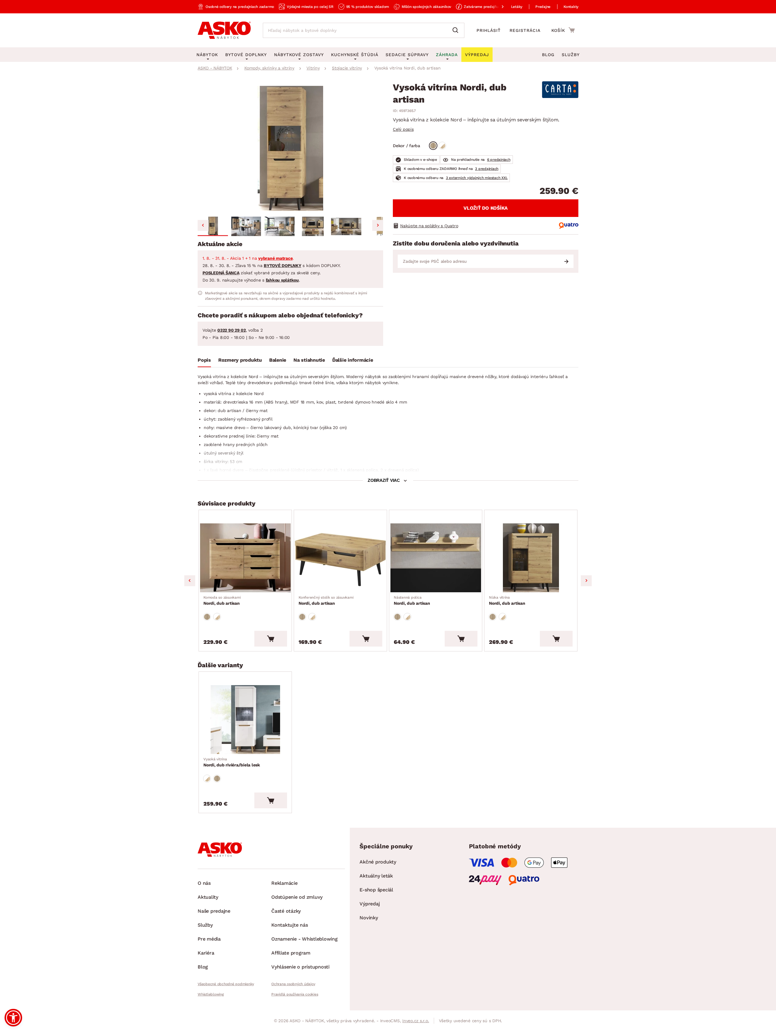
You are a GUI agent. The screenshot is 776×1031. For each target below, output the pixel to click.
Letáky (517, 7)
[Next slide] (377, 225)
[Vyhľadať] (456, 30)
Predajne (542, 7)
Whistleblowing (211, 994)
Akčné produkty (378, 862)
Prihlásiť (489, 30)
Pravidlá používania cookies (294, 994)
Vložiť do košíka (485, 208)
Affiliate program (290, 953)
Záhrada (447, 54)
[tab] (204, 361)
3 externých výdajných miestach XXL (477, 178)
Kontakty (571, 7)
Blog (548, 54)
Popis (204, 360)
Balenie (277, 360)
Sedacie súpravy (407, 54)
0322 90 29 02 (231, 330)
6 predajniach (498, 159)
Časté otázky (286, 911)
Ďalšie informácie (352, 360)
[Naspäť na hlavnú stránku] (224, 30)
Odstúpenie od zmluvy (297, 897)
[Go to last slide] (203, 225)
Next (586, 580)
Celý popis (403, 129)
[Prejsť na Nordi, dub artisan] (245, 557)
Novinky (369, 918)
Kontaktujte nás (289, 925)
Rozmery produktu (240, 360)
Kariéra (206, 953)
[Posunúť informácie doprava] (497, 6)
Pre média (209, 939)
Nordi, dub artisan (222, 600)
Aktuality (208, 897)
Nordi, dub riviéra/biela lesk (231, 762)
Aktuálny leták (376, 876)
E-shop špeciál (376, 890)
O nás (204, 883)
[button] (213, 226)
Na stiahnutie (309, 360)
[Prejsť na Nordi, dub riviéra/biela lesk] (245, 719)
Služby (571, 54)
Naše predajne (214, 911)
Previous (189, 580)
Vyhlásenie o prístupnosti (300, 967)
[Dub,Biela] (442, 145)
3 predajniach (486, 169)
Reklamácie (284, 883)
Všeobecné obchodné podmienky (226, 984)
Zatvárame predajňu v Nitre (487, 7)
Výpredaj (370, 904)
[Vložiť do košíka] (270, 639)
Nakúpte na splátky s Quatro (429, 225)
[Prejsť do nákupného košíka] (563, 30)
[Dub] (433, 145)
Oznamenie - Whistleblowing (304, 939)
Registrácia (525, 30)
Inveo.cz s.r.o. (415, 1020)
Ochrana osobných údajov (293, 984)
